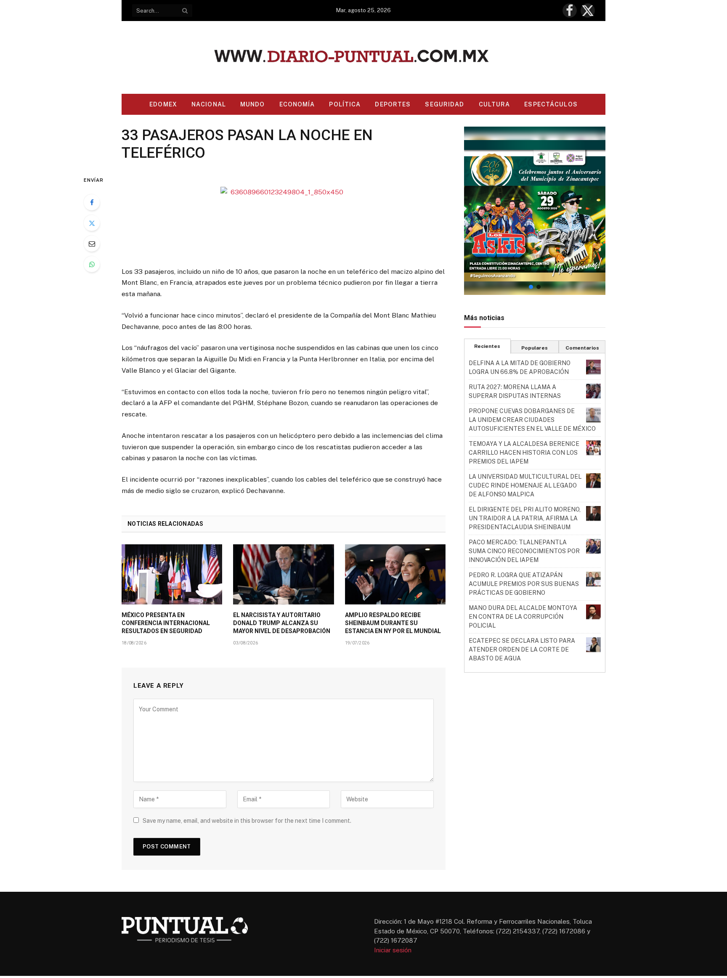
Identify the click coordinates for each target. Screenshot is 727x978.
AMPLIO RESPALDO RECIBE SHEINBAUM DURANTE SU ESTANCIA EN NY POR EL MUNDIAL (393, 623)
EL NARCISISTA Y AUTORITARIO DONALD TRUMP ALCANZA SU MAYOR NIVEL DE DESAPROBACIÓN (281, 623)
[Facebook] (92, 202)
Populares (534, 348)
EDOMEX (163, 104)
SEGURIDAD (444, 104)
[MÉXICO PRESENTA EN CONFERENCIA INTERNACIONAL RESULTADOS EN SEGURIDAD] (172, 574)
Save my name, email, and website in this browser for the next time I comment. (247, 820)
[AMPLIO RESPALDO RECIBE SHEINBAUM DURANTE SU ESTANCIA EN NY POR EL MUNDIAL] (395, 574)
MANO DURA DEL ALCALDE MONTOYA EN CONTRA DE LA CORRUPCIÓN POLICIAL (523, 616)
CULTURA (494, 104)
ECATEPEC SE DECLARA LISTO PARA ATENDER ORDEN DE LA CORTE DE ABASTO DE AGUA (522, 649)
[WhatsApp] (92, 264)
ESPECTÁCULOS (550, 104)
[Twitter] (92, 223)
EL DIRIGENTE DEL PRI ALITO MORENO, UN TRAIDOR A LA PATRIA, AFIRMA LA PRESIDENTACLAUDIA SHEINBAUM (525, 518)
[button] (534, 211)
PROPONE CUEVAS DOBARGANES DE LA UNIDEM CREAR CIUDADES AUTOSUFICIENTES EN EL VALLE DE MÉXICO (532, 420)
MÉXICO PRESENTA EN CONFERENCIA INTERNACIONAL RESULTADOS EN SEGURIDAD (166, 623)
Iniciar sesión (392, 950)
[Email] (92, 244)
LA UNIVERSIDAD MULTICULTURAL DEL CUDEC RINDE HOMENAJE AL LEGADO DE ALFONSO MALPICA (525, 485)
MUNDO (252, 104)
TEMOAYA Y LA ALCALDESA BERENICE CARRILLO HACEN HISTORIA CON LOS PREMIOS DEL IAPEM (524, 452)
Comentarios (582, 348)
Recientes (487, 346)
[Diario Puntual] (363, 57)
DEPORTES (393, 104)
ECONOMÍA (297, 104)
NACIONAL (208, 104)
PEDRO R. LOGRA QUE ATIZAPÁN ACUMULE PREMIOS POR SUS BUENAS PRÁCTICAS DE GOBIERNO (524, 584)
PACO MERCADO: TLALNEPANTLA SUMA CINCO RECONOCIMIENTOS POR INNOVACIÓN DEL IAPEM (524, 551)
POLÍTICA (345, 104)
